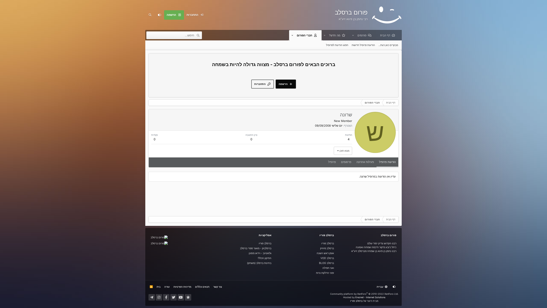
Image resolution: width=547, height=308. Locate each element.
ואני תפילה (328, 268)
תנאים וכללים (202, 286)
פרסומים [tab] (346, 162)
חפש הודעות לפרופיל (337, 45)
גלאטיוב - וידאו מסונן (260, 253)
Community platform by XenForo (364, 293)
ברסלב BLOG (326, 263)
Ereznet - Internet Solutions (370, 297)
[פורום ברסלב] (159, 237)
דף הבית (385, 35)
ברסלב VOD (327, 258)
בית (158, 286)
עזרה (167, 286)
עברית (380, 286)
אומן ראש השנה (325, 253)
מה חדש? (334, 35)
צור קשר (217, 286)
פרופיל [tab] (332, 162)
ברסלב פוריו (327, 243)
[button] (353, 35)
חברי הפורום (304, 35)
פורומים (361, 35)
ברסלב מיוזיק (327, 248)
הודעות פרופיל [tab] (387, 162)
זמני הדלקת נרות (325, 272)
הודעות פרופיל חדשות (363, 45)
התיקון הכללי (264, 258)
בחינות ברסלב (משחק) (259, 263)
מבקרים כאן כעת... (388, 45)
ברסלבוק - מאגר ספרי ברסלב (255, 248)
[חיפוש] (150, 15)
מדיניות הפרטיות (182, 286)
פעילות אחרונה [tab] (365, 162)
